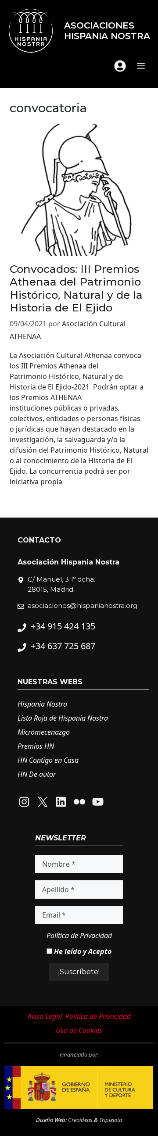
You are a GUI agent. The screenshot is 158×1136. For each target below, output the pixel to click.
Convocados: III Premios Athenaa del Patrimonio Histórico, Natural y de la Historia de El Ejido (76, 288)
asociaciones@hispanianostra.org (82, 605)
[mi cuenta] (120, 66)
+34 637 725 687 (63, 646)
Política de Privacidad (79, 935)
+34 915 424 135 (63, 626)
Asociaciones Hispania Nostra (107, 30)
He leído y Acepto (81, 951)
